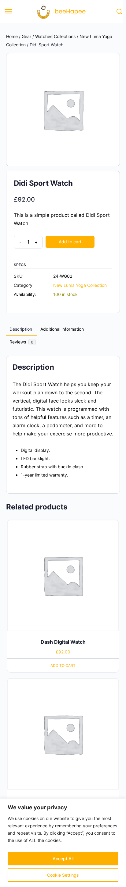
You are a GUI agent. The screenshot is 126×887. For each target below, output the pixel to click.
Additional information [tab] (62, 329)
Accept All (63, 858)
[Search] (118, 11)
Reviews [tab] (21, 341)
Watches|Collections (55, 36)
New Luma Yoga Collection (80, 285)
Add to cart (70, 241)
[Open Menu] (8, 12)
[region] (63, 842)
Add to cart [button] (63, 665)
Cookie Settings (63, 875)
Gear (26, 36)
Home (12, 36)
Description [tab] (20, 329)
